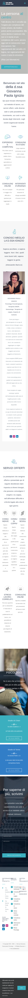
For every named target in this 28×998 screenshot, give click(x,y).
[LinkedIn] (3, 929)
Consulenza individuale (15, 888)
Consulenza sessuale (15, 900)
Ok (21, 988)
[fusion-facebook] (11, 436)
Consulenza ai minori (15, 906)
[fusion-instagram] (14, 436)
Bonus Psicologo (15, 929)
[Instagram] (7, 925)
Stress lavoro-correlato (15, 913)
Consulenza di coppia (15, 894)
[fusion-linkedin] (17, 436)
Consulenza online (15, 919)
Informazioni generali (15, 924)
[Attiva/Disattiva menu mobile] (25, 3)
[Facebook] (3, 925)
